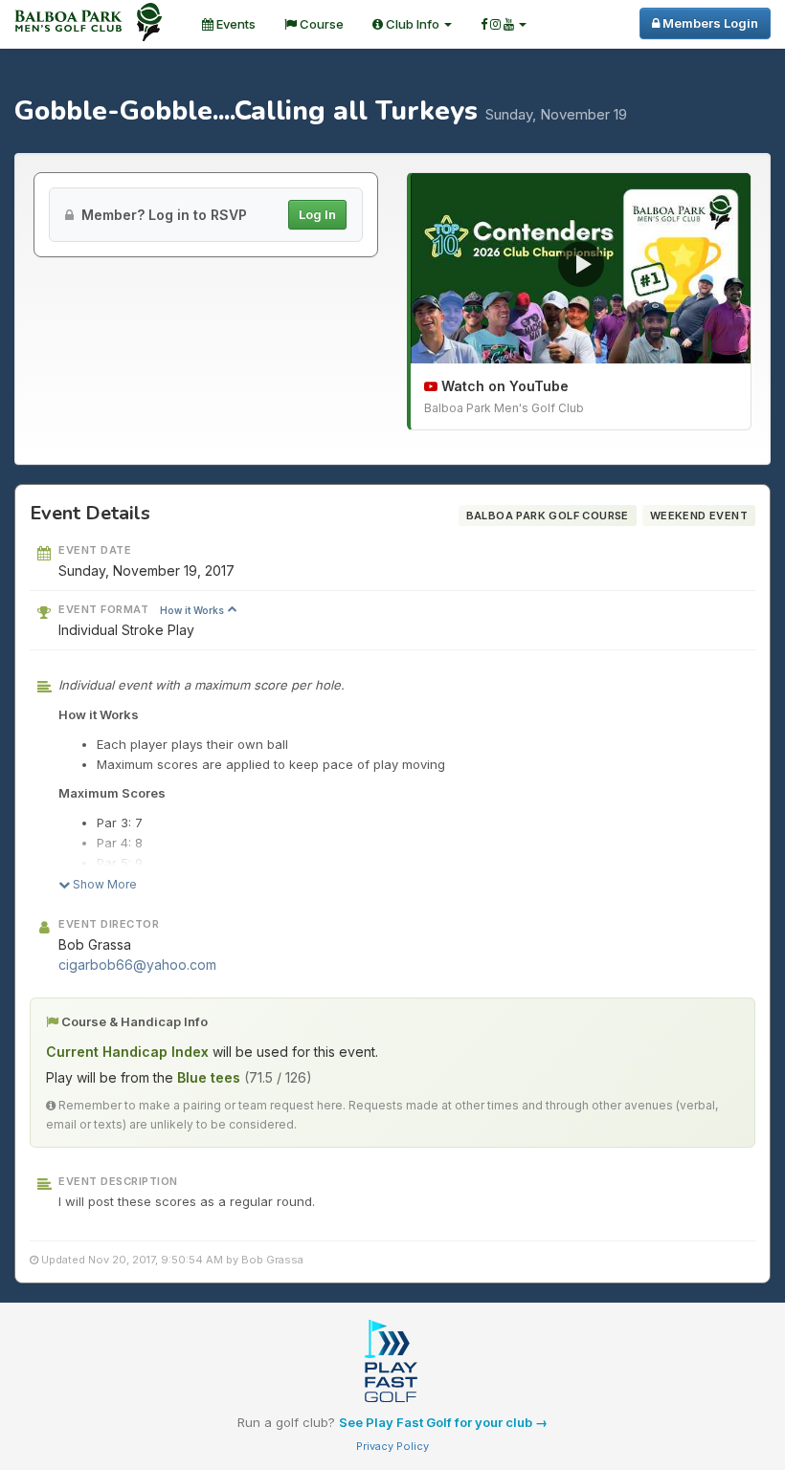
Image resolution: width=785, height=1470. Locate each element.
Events (234, 24)
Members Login (709, 23)
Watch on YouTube (503, 386)
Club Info (412, 24)
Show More (103, 884)
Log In (317, 214)
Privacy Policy (392, 1446)
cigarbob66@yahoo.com (137, 964)
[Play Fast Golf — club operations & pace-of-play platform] (392, 1363)
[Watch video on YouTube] (581, 268)
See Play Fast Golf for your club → (443, 1422)
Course (320, 24)
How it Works (193, 610)
